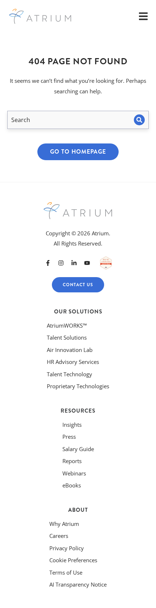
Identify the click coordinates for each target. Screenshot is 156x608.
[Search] (139, 119)
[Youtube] (87, 263)
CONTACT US (78, 284)
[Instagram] (61, 263)
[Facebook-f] (48, 263)
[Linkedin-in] (74, 263)
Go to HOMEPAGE (78, 151)
